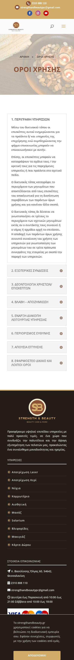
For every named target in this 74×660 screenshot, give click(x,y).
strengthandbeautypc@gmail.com (32, 590)
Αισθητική (19, 504)
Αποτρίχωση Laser (25, 472)
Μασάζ (17, 512)
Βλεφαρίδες (20, 528)
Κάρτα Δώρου (21, 545)
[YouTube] (46, 13)
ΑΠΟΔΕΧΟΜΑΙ (37, 655)
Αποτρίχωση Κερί (24, 480)
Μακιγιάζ (18, 536)
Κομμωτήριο (20, 496)
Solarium (18, 520)
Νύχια (16, 488)
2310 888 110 (19, 583)
